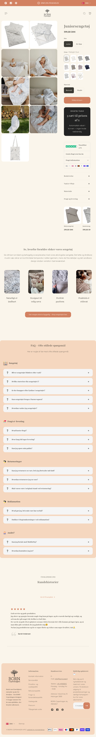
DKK (11, 724)
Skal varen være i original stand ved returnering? (31, 488)
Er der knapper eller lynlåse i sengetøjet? (28, 390)
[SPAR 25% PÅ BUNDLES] (48, 3)
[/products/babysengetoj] (72, 215)
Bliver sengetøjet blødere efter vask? (26, 373)
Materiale (68, 191)
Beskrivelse (68, 176)
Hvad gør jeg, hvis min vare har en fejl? (27, 511)
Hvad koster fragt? (19, 430)
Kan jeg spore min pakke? (22, 448)
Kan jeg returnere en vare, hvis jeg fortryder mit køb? (33, 471)
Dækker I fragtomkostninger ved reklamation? (30, 520)
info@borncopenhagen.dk (64, 679)
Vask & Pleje (69, 184)
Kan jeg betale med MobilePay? (24, 542)
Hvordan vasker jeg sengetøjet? (24, 408)
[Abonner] (86, 705)
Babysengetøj (68, 226)
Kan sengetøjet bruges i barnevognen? (27, 399)
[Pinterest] (16, 3)
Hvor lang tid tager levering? (23, 439)
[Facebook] (10, 3)
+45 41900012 (62, 684)
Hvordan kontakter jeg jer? (22, 551)
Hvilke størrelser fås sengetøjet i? (25, 381)
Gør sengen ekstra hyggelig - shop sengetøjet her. (48, 314)
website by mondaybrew (35, 730)
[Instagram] (5, 3)
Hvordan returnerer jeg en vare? (25, 479)
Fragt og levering (71, 199)
